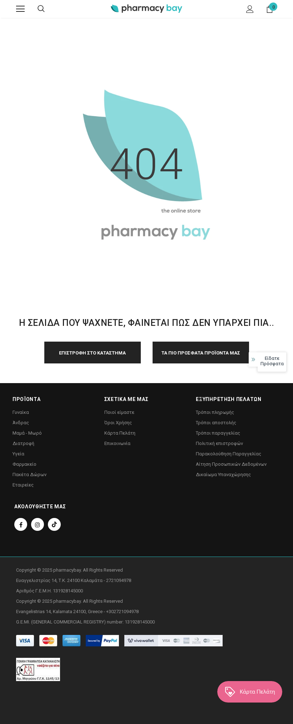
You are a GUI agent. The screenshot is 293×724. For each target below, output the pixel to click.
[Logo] (146, 8)
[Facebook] (20, 524)
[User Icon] (250, 9)
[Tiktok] (54, 524)
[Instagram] (37, 524)
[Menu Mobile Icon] (20, 9)
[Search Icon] (41, 9)
